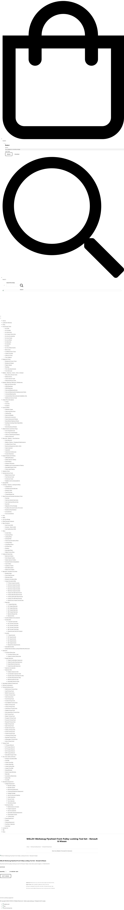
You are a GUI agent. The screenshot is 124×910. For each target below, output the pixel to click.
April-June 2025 (9, 525)
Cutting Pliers (8, 536)
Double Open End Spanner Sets (16, 675)
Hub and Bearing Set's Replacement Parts (15, 392)
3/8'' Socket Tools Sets (13, 629)
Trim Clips (7, 424)
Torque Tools (6, 743)
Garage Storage (11, 793)
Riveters (7, 548)
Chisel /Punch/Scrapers (8, 399)
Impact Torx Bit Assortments (15, 598)
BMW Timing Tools (9, 693)
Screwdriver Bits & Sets (10, 776)
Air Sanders (8, 343)
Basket (8, 154)
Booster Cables (11, 785)
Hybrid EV (7, 450)
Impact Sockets (9, 353)
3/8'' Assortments (12, 642)
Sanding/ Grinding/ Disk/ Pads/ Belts (13, 423)
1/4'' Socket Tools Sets (13, 625)
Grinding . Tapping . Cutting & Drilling (11, 484)
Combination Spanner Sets (14, 673)
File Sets (7, 498)
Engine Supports (12, 808)
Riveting (7, 367)
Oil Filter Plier (8, 546)
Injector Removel (9, 436)
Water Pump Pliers (9, 552)
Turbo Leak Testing (10, 469)
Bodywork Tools (6, 359)
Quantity (2, 871)
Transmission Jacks (12, 814)
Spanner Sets (8, 669)
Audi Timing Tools (9, 691)
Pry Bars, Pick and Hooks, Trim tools (14, 507)
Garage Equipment (9, 783)
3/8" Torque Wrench (10, 752)
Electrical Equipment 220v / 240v (13, 446)
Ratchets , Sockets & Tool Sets (10, 571)
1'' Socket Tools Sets (12, 621)
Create (43, 901)
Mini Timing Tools (9, 714)
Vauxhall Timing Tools (10, 737)
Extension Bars (8, 577)
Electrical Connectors (10, 417)
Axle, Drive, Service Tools (11, 374)
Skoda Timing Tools (10, 727)
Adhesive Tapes (9, 409)
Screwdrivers (8, 511)
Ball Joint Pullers (9, 556)
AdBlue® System (9, 457)
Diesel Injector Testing (10, 459)
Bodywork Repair (9, 363)
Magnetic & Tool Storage (11, 505)
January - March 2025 (10, 527)
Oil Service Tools (9, 478)
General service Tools (8, 473)
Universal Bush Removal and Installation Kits (16, 396)
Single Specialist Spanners (14, 666)
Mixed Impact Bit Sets (10, 772)
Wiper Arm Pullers (9, 569)
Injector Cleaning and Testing (12, 434)
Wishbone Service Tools (11, 397)
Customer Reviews (7, 322)
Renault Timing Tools (10, 722)
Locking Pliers (8, 542)
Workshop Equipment (8, 781)
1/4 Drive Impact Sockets (14, 586)
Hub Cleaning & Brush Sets (11, 502)
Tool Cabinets (11, 801)
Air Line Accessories (10, 336)
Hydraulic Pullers (9, 565)
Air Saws (7, 345)
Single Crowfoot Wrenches (14, 656)
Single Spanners (9, 658)
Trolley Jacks (11, 816)
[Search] (21, 285)
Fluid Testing (8, 461)
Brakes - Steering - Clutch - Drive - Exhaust (13, 372)
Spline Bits (7, 777)
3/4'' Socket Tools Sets (13, 627)
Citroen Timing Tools (10, 695)
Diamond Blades (9, 415)
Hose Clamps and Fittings (11, 419)
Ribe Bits (7, 774)
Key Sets (7, 504)
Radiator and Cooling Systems (12, 480)
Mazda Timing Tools (10, 710)
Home (4, 320)
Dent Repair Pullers (10, 558)
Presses (7, 820)
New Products (6, 523)
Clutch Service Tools (10, 378)
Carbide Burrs (8, 486)
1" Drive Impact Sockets (13, 583)
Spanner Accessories (10, 667)
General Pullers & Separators (12, 561)
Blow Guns (7, 349)
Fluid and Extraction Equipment (15, 791)
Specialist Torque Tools (10, 754)
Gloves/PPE (5, 482)
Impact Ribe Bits (9, 764)
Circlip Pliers (8, 532)
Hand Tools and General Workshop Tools (12, 496)
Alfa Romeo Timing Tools (11, 689)
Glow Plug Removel (10, 430)
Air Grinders (8, 330)
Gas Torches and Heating (14, 795)
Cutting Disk (8, 413)
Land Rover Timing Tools (11, 708)
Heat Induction (9, 448)
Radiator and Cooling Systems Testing (14, 465)
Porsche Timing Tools (10, 720)
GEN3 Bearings (9, 388)
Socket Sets (8, 619)
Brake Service (8, 376)
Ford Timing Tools (9, 698)
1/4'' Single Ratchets (12, 608)
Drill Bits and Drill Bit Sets (11, 488)
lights (4, 517)
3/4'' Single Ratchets (13, 610)
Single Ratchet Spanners (14, 664)
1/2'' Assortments (12, 637)
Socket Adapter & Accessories (12, 617)
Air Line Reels (8, 340)
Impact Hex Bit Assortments (15, 592)
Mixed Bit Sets (8, 770)
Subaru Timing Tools (10, 729)
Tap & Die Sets (8, 492)
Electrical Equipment (13, 789)
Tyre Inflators (8, 357)
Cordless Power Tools (10, 351)
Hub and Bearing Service (11, 390)
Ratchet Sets (11, 615)
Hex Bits (7, 760)
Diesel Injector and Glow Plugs (10, 428)
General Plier (8, 538)
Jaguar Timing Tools (10, 704)
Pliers (4, 531)
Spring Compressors (8, 685)
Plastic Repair (8, 365)
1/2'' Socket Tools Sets (13, 623)
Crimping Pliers (9, 534)
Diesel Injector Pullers (10, 559)
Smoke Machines (9, 453)
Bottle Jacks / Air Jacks (13, 806)
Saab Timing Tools (9, 723)
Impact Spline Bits (9, 766)
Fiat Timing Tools (9, 696)
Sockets (7, 633)
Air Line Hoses (8, 338)
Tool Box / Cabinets (10, 824)
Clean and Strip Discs (10, 411)
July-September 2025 (10, 529)
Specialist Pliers (9, 550)
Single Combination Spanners (15, 660)
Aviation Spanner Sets (13, 671)
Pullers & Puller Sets (7, 554)
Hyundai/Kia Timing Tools (11, 702)
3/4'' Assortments (12, 640)
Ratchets (7, 602)
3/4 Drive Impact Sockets (14, 588)
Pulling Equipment (9, 822)
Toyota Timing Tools (10, 733)
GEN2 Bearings (9, 386)
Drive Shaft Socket (9, 575)
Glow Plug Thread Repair (11, 432)
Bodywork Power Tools (10, 361)
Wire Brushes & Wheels (11, 426)
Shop (4, 324)
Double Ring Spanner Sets (14, 677)
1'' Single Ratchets (12, 604)
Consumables (6, 407)
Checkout (16, 154)
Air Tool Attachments (10, 347)
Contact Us (5, 828)
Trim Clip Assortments (10, 369)
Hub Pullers (8, 563)
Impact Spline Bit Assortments (15, 596)
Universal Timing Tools (10, 735)
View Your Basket (56, 850)
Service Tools (11, 799)
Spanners (5, 650)
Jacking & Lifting (9, 804)
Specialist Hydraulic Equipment (10, 683)
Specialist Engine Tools (10, 467)
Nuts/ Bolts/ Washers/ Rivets (12, 421)
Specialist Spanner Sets (13, 681)
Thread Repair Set (9, 494)
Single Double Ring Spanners (15, 662)
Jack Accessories (12, 810)
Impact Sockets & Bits (10, 581)
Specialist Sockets (9, 646)
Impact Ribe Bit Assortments (15, 594)
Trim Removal (8, 370)
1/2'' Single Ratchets (12, 606)
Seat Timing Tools (9, 725)
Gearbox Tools (6, 471)
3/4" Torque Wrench (10, 750)
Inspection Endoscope (10, 451)
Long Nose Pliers (9, 544)
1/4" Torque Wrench (10, 749)
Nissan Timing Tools (10, 716)
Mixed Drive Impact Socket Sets (15, 600)
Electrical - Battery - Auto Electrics (11, 438)
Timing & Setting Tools (8, 687)
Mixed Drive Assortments (14, 644)
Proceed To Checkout (66, 850)
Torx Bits (7, 779)
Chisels (7, 401)
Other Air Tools (8, 355)
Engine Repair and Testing (9, 455)
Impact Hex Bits (9, 762)
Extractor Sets (8, 490)
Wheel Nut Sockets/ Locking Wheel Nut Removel (17, 648)
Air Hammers (8, 332)
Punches (7, 403)
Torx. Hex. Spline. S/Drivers (9, 756)
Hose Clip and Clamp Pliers (11, 540)
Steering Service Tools (10, 380)
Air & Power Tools (7, 326)
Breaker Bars (8, 573)
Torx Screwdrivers (9, 513)
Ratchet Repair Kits (12, 613)
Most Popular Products (8, 521)
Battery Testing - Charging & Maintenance (15, 442)
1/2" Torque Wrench (10, 747)
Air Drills (7, 328)
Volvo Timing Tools (9, 741)
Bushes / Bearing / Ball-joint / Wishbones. (13, 382)
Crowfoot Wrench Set (13, 654)
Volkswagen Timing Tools (11, 739)
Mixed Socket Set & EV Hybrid (15, 631)
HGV (4, 515)
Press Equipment (9, 818)
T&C (3, 830)
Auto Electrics (8, 440)
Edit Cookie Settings (29, 901)
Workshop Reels (12, 803)
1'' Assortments (11, 635)
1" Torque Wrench (9, 745)
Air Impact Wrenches (10, 334)
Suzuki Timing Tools (10, 731)
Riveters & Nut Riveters (10, 509)
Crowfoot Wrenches (10, 652)
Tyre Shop (7, 826)
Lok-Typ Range (6, 519)
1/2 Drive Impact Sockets (14, 585)
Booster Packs (11, 787)
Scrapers (7, 405)
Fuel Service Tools (9, 477)
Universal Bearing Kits (10, 394)
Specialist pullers (9, 567)
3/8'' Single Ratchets (13, 612)
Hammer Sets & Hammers (11, 500)
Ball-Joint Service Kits (10, 384)
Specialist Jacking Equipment (15, 812)
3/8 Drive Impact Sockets (14, 590)
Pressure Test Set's (9, 463)
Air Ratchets (8, 342)
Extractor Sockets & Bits (11, 579)
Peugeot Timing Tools (10, 718)
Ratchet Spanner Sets (13, 679)
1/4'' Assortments (12, 639)
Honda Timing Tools (10, 700)
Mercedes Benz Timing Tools (12, 712)
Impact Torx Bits (9, 768)
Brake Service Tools (10, 475)
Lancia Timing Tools (10, 706)
